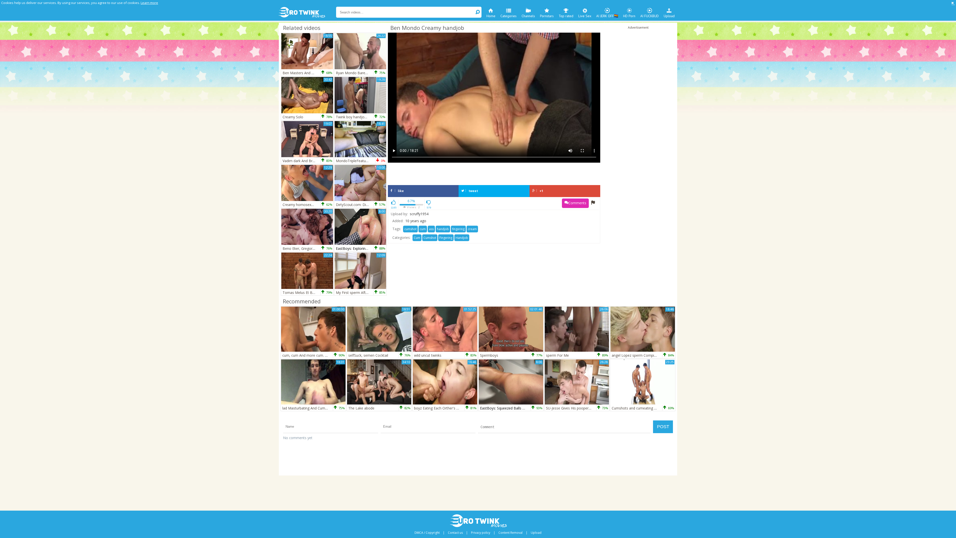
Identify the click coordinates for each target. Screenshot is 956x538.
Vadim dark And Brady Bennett (307, 160)
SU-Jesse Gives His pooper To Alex (574, 408)
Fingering (445, 238)
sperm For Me (557, 355)
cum (423, 229)
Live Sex (584, 16)
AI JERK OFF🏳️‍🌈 (607, 16)
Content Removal (510, 532)
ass (431, 229)
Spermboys (489, 355)
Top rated (566, 16)
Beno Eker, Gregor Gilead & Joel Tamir (314, 248)
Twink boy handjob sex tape (358, 117)
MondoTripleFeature (352, 160)
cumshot (410, 229)
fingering (458, 229)
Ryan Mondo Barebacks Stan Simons (366, 72)
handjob (443, 229)
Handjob (462, 238)
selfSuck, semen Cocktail (368, 355)
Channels (528, 16)
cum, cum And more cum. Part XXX (310, 355)
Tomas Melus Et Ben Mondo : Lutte (311, 292)
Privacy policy (480, 532)
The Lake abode (361, 408)
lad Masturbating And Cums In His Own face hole (321, 408)
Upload (669, 16)
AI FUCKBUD (649, 16)
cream (472, 229)
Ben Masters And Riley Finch (305, 72)
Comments (577, 203)
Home (490, 16)
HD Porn (629, 16)
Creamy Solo (293, 117)
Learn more (149, 2)
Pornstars (547, 16)
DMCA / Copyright (427, 532)
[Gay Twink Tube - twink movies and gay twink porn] (307, 12)
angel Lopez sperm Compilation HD (640, 355)
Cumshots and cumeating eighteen (640, 408)
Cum (417, 238)
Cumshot (429, 238)
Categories (508, 16)
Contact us (455, 532)
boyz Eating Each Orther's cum (438, 408)
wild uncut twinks (427, 355)
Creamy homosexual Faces (304, 204)
